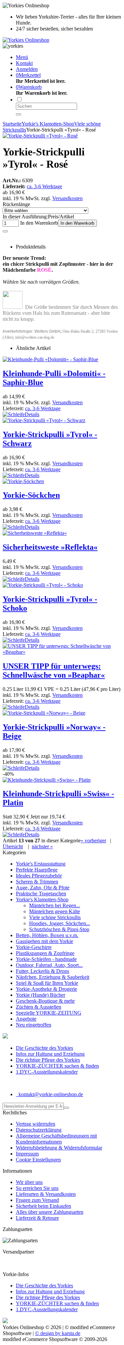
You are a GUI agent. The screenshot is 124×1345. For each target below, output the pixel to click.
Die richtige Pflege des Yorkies (48, 1060)
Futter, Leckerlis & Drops (42, 971)
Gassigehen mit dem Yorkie (44, 941)
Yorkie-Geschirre (34, 947)
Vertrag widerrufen (35, 1124)
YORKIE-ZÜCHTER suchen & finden (57, 1066)
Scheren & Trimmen (37, 881)
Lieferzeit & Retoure (37, 1218)
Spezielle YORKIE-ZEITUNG (48, 1013)
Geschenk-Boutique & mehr (45, 1001)
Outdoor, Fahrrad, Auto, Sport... (49, 965)
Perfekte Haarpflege (37, 869)
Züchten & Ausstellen (38, 1007)
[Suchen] (18, 114)
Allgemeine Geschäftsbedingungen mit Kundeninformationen (56, 1139)
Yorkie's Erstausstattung (40, 864)
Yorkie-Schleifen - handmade (46, 959)
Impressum (27, 1153)
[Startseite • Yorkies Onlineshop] (26, 40)
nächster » (42, 846)
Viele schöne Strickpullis (55, 917)
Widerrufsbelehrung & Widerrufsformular (59, 1147)
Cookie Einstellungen (38, 1159)
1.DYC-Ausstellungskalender (47, 1072)
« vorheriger (93, 840)
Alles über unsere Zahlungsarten (49, 1212)
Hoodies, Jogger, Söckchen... (59, 923)
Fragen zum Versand (37, 1200)
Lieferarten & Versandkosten (46, 1194)
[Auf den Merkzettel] (5, 231)
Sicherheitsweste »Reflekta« (50, 547)
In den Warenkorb (77, 223)
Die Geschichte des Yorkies (44, 1048)
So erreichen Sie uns (37, 1188)
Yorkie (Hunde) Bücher (40, 995)
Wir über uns (29, 1182)
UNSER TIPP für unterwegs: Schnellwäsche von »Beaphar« (54, 670)
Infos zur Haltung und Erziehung (50, 1054)
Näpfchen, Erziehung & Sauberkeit (52, 977)
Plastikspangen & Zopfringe (45, 953)
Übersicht (13, 846)
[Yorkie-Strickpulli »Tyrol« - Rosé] (40, 136)
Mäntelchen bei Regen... (54, 905)
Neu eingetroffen (33, 1025)
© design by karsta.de (57, 1333)
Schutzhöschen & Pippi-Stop (59, 929)
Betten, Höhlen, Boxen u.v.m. (47, 935)
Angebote (26, 1019)
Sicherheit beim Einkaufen (43, 1206)
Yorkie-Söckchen (31, 495)
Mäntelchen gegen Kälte (54, 911)
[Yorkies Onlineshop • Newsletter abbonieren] (66, 1108)
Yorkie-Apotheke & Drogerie (46, 989)
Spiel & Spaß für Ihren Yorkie (47, 983)
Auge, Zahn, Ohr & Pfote (42, 887)
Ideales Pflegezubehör (39, 875)
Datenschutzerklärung (39, 1130)
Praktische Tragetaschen (41, 893)
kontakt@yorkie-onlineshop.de (50, 1094)
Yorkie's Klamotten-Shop (42, 899)
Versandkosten (67, 198)
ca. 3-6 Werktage (44, 186)
